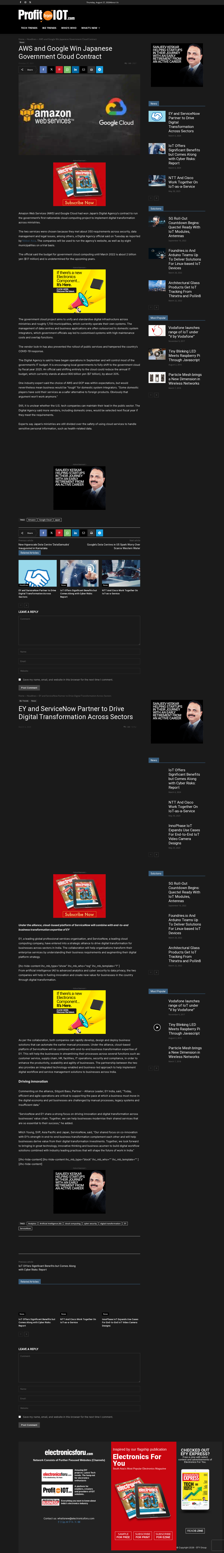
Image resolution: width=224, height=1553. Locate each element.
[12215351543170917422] (79, 509)
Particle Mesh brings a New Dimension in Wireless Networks (185, 379)
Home (21, 39)
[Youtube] (79, 1522)
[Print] (91, 69)
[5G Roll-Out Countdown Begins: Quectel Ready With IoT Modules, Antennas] (157, 221)
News (22, 42)
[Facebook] (21, 3)
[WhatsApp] (67, 69)
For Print (143, 1537)
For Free (123, 1537)
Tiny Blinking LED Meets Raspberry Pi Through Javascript (184, 355)
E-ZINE (199, 1530)
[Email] (83, 69)
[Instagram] (25, 3)
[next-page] (26, 605)
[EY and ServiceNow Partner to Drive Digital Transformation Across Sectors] (38, 573)
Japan (57, 519)
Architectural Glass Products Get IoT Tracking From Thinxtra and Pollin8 (185, 289)
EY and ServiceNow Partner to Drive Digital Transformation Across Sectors (37, 593)
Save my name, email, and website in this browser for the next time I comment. (68, 679)
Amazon (32, 519)
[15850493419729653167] (79, 205)
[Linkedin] (75, 69)
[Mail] (67, 1522)
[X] (30, 3)
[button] (201, 28)
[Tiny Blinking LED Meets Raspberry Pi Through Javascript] (157, 354)
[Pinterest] (59, 69)
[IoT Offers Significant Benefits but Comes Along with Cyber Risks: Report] (79, 573)
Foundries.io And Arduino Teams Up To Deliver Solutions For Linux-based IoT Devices (185, 259)
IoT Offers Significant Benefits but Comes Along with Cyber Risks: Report (78, 593)
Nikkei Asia (29, 240)
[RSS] (72, 1522)
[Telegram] (99, 69)
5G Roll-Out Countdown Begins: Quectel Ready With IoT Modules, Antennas (184, 227)
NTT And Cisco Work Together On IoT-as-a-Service (183, 182)
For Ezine (163, 1537)
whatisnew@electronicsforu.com (75, 1518)
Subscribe (142, 1536)
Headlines (32, 39)
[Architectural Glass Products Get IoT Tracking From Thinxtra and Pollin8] (157, 285)
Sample (123, 1536)
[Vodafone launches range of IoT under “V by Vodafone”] (157, 330)
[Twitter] (76, 1522)
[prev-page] (21, 605)
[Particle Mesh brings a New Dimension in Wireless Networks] (157, 377)
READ (195, 1530)
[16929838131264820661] (79, 312)
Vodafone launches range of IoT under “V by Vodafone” (184, 332)
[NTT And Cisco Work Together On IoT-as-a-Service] (121, 573)
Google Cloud (45, 519)
